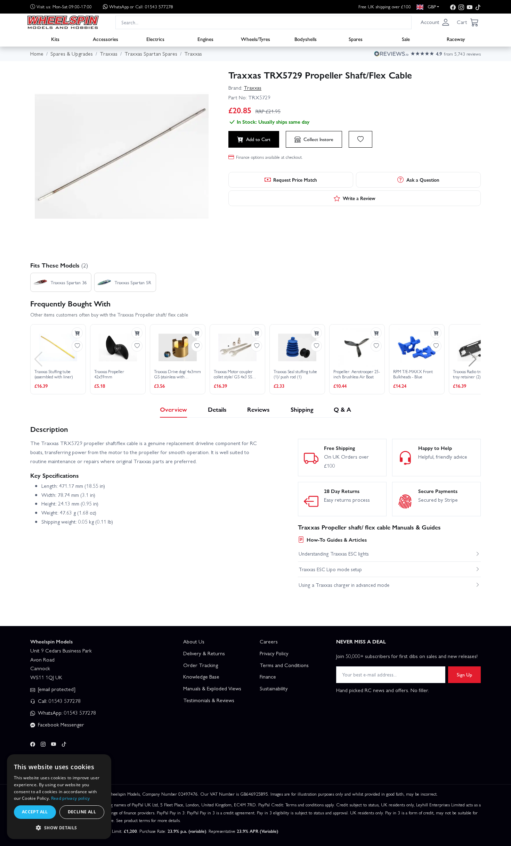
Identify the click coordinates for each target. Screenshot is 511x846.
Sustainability (274, 688)
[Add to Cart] (77, 332)
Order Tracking (200, 665)
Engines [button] (205, 38)
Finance (268, 676)
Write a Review (359, 198)
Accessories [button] (105, 38)
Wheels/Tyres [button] (255, 38)
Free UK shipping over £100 (384, 6)
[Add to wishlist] (360, 139)
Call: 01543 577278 (58, 701)
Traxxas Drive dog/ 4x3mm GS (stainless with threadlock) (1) (177, 374)
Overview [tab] (173, 409)
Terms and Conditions (284, 665)
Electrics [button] (155, 38)
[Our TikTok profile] (478, 7)
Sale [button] (406, 38)
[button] (435, 22)
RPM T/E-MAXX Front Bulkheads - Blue (413, 374)
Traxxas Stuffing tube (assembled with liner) (53, 374)
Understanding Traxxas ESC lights (334, 553)
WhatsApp (141, 6)
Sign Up (464, 674)
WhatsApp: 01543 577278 (66, 712)
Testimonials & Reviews (208, 700)
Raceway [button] (456, 38)
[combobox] (263, 22)
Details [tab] (217, 409)
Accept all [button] (35, 812)
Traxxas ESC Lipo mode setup (330, 569)
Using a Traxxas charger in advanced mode (344, 584)
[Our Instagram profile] (461, 7)
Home (36, 53)
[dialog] (59, 796)
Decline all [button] (82, 812)
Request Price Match (295, 179)
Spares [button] (356, 38)
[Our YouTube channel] (469, 7)
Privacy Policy (274, 653)
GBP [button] (431, 6)
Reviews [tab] (258, 409)
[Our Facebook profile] (453, 7)
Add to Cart (258, 138)
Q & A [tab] (342, 409)
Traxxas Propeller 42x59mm (109, 374)
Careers (269, 641)
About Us (193, 641)
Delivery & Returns (204, 653)
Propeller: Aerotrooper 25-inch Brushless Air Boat (356, 374)
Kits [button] (55, 38)
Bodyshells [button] (305, 38)
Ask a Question (422, 179)
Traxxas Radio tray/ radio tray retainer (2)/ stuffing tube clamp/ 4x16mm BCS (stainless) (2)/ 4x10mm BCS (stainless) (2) (476, 374)
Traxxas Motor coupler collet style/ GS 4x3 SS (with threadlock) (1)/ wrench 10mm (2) (233, 374)
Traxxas (252, 87)
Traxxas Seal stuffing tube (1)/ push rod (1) (295, 374)
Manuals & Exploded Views (212, 688)
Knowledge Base (201, 676)
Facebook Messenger (60, 724)
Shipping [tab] (302, 409)
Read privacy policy (70, 798)
